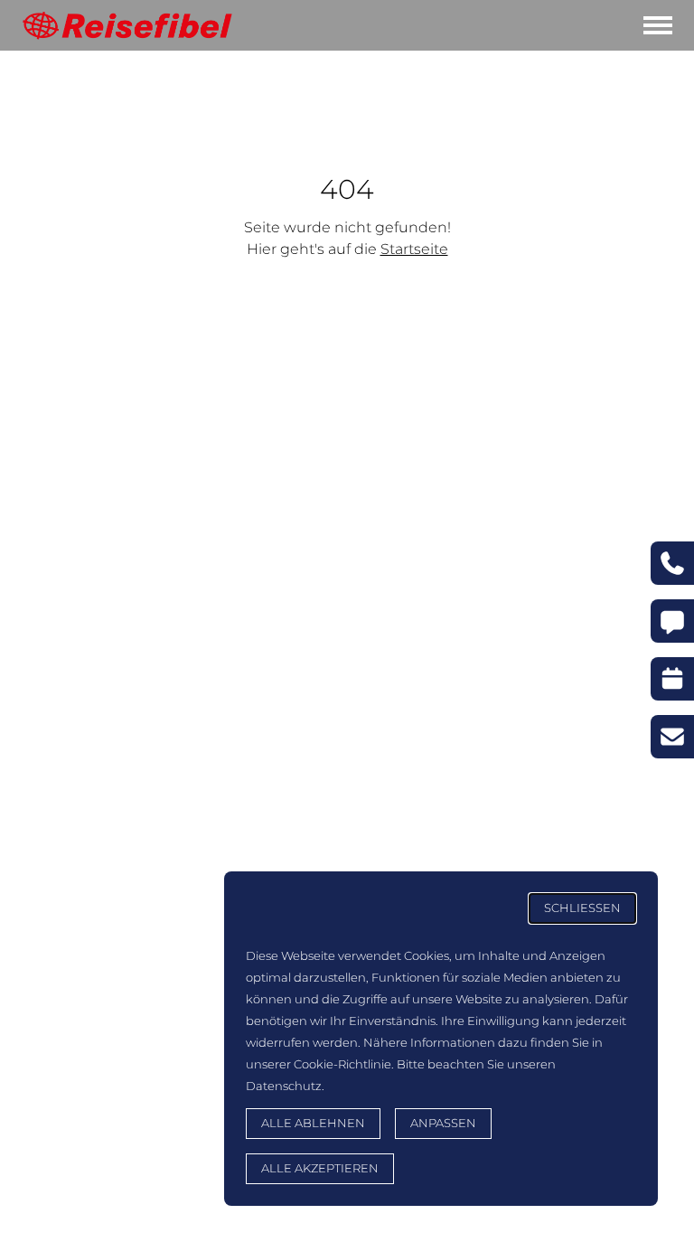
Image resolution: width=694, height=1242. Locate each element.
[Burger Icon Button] (657, 25)
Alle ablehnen (313, 1123)
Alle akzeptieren (320, 1168)
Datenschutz (284, 1086)
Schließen (582, 908)
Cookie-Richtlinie (342, 1064)
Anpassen (443, 1123)
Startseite (414, 249)
